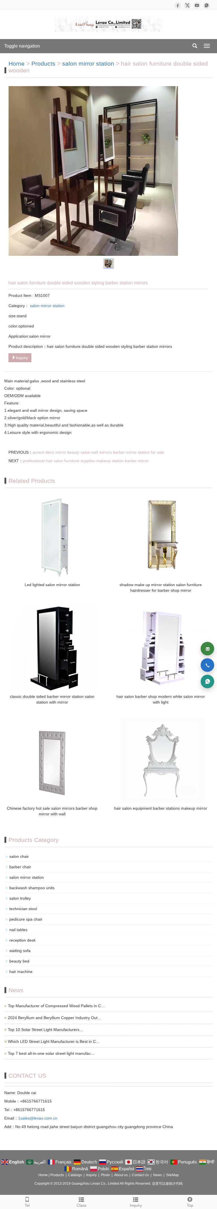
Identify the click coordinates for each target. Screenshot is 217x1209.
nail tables (18, 929)
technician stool (23, 908)
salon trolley (20, 898)
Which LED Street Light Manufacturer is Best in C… (54, 1041)
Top (190, 1205)
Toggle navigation (22, 46)
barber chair (20, 867)
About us (121, 1175)
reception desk (22, 940)
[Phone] (207, 665)
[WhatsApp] (206, 5)
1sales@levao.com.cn (37, 1118)
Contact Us (140, 1175)
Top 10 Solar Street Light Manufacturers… (45, 1029)
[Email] (207, 648)
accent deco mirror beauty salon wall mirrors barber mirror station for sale (98, 452)
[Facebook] (177, 5)
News (157, 1175)
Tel (27, 1205)
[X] (187, 5)
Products (43, 63)
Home (16, 63)
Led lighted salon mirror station (52, 584)
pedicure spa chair (25, 919)
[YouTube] (197, 5)
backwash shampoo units (32, 888)
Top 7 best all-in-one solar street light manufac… (51, 1053)
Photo (105, 1175)
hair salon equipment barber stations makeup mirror (160, 808)
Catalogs (75, 1175)
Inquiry (22, 357)
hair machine (20, 971)
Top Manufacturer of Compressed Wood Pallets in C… (56, 1006)
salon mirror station (89, 63)
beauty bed (19, 961)
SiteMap (172, 1175)
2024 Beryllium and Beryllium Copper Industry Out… (54, 1017)
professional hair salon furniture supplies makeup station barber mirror (86, 460)
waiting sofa (20, 950)
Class (81, 1205)
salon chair (19, 856)
